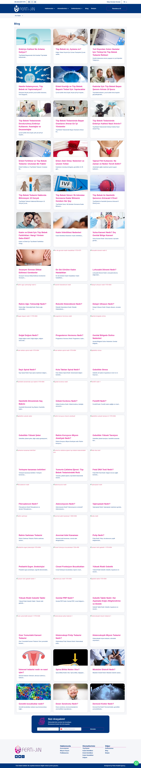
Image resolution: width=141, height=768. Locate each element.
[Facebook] (29, 2)
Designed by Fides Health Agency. (114, 765)
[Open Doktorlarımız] (82, 8)
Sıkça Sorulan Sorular (113, 2)
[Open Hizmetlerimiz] (68, 8)
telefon (62, 726)
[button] (136, 763)
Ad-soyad (40, 726)
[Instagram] (32, 2)
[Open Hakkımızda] (54, 8)
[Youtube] (35, 2)
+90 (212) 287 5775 (19, 2)
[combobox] (61, 729)
